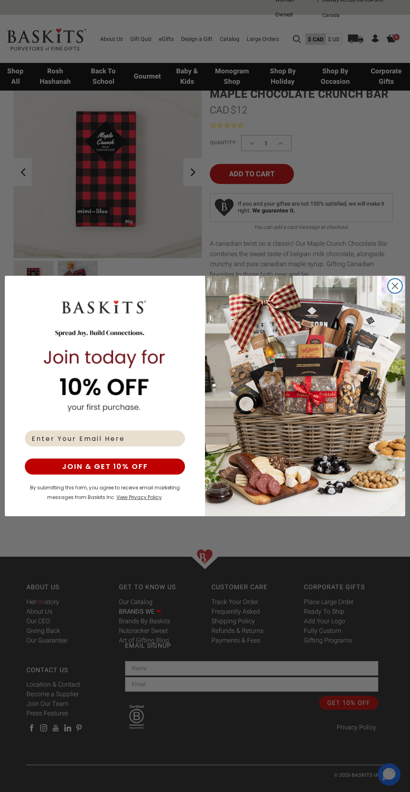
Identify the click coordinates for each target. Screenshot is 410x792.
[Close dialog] (395, 286)
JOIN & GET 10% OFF (105, 466)
